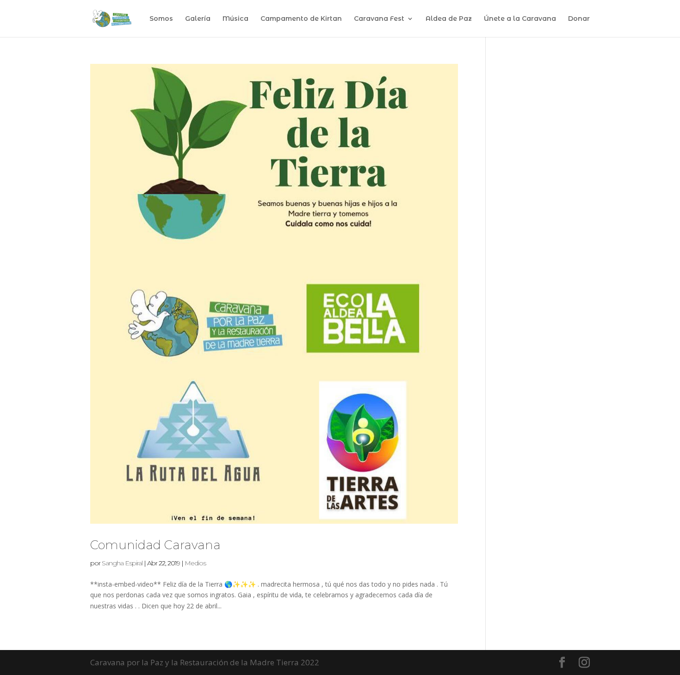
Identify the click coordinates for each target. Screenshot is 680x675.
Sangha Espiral (122, 563)
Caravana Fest (379, 19)
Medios (195, 563)
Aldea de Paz (449, 19)
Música (235, 19)
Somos (161, 19)
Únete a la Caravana (520, 19)
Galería (197, 19)
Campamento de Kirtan (301, 19)
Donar (579, 19)
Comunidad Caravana (155, 545)
